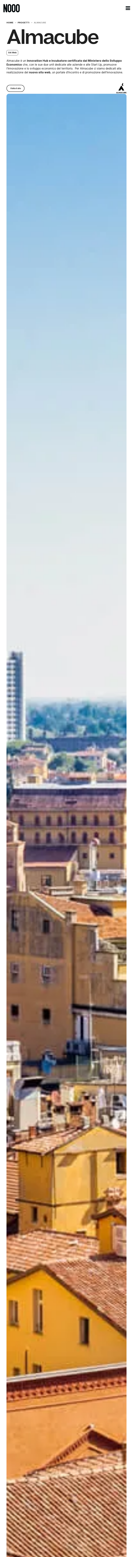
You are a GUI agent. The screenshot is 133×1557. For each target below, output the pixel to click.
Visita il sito (15, 88)
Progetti (23, 23)
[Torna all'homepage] (11, 8)
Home (9, 23)
